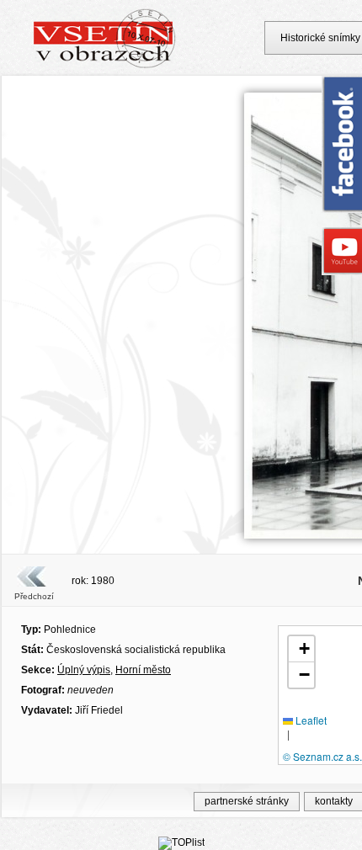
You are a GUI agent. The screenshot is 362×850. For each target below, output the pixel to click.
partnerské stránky (247, 801)
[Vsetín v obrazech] (105, 66)
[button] (301, 649)
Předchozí (34, 596)
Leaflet (310, 720)
